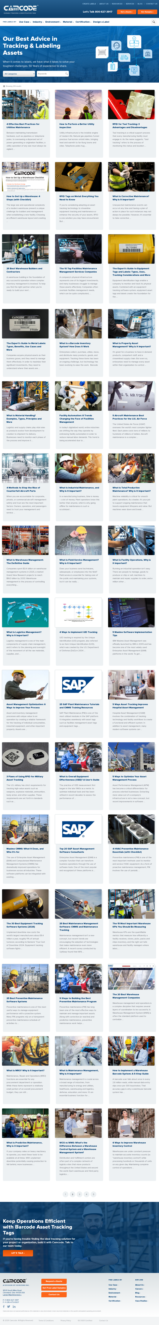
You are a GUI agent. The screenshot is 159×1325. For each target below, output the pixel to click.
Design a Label (101, 21)
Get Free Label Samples (54, 1288)
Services (130, 4)
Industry (37, 21)
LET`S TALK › (18, 1253)
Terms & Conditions (46, 1321)
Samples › (147, 12)
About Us (103, 4)
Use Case (24, 21)
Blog (140, 4)
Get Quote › (127, 12)
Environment (52, 21)
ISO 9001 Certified (85, 1321)
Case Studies (141, 1301)
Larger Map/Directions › (12, 1295)
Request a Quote (54, 1281)
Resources (117, 4)
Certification (83, 21)
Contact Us (151, 4)
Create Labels (89, 4)
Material (67, 21)
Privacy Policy (66, 1321)
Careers (139, 1289)
